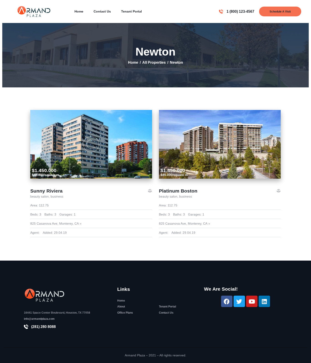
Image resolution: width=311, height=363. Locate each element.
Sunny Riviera (46, 190)
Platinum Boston (178, 190)
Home (133, 62)
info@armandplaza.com (39, 318)
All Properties (154, 62)
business (57, 196)
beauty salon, (40, 196)
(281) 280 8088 (43, 327)
